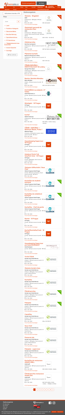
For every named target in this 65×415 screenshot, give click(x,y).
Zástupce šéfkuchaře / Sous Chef (35, 168)
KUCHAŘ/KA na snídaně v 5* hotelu (35, 91)
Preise (21, 7)
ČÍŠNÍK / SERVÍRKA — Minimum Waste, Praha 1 (33, 128)
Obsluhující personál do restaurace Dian (33, 28)
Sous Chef (28, 326)
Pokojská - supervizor (32, 349)
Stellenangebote (28, 3)
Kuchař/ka (28, 280)
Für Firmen (15, 8)
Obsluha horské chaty (32, 268)
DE (59, 6)
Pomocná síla (29, 337)
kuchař (27, 115)
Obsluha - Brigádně (32, 16)
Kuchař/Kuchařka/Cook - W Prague (34, 231)
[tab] (12, 25)
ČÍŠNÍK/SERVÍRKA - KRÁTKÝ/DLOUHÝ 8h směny (35, 66)
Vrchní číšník (29, 257)
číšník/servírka (30, 42)
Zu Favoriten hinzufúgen (31, 24)
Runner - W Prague (31, 219)
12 (47, 389)
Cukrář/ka (28, 314)
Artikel (41, 3)
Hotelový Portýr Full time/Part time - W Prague (34, 155)
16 (50, 389)
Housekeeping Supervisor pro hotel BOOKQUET (34, 244)
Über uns (26, 8)
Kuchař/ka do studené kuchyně (32, 181)
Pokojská (28, 303)
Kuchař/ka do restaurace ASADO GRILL (33, 361)
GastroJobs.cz (12, 4)
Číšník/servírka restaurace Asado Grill (34, 374)
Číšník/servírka (30, 291)
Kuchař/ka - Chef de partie (34, 207)
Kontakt (33, 7)
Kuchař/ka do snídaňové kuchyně (33, 194)
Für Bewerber (7, 8)
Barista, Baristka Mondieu (34, 78)
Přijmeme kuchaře (31, 54)
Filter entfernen (12, 54)
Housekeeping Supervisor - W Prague (34, 142)
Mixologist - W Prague (32, 103)
